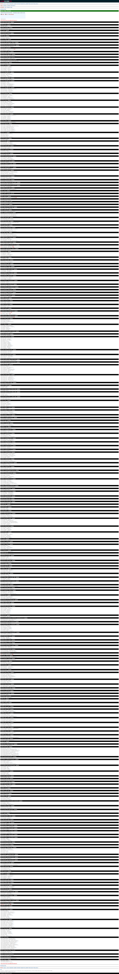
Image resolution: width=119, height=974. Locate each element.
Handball (15, 3)
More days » (13, 5)
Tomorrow (9, 5)
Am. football (26, 3)
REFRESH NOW (3, 9)
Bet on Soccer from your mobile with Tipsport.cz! (9, 20)
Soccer (1, 3)
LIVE (5, 7)
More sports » (36, 3)
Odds (11, 7)
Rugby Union (31, 3)
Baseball (22, 3)
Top (1, 969)
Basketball (11, 3)
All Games (2, 7)
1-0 (13, 247)
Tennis (8, 3)
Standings (9, 24)
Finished (8, 7)
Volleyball (18, 3)
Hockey (4, 3)
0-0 (14, 49)
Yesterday (5, 5)
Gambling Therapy (11, 971)
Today (1, 5)
